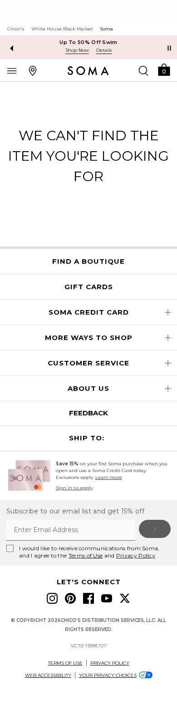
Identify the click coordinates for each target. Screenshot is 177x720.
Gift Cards (88, 287)
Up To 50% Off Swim (88, 42)
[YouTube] (106, 598)
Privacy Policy (135, 555)
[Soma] (88, 70)
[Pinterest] (70, 598)
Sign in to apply (74, 488)
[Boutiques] (32, 70)
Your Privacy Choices (108, 675)
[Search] (143, 70)
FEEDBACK (88, 413)
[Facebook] (88, 598)
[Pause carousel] (169, 48)
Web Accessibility (48, 675)
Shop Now (77, 50)
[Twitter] (124, 598)
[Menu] (11, 70)
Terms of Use (86, 555)
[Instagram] (52, 598)
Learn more (108, 477)
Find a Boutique (88, 261)
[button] (164, 69)
